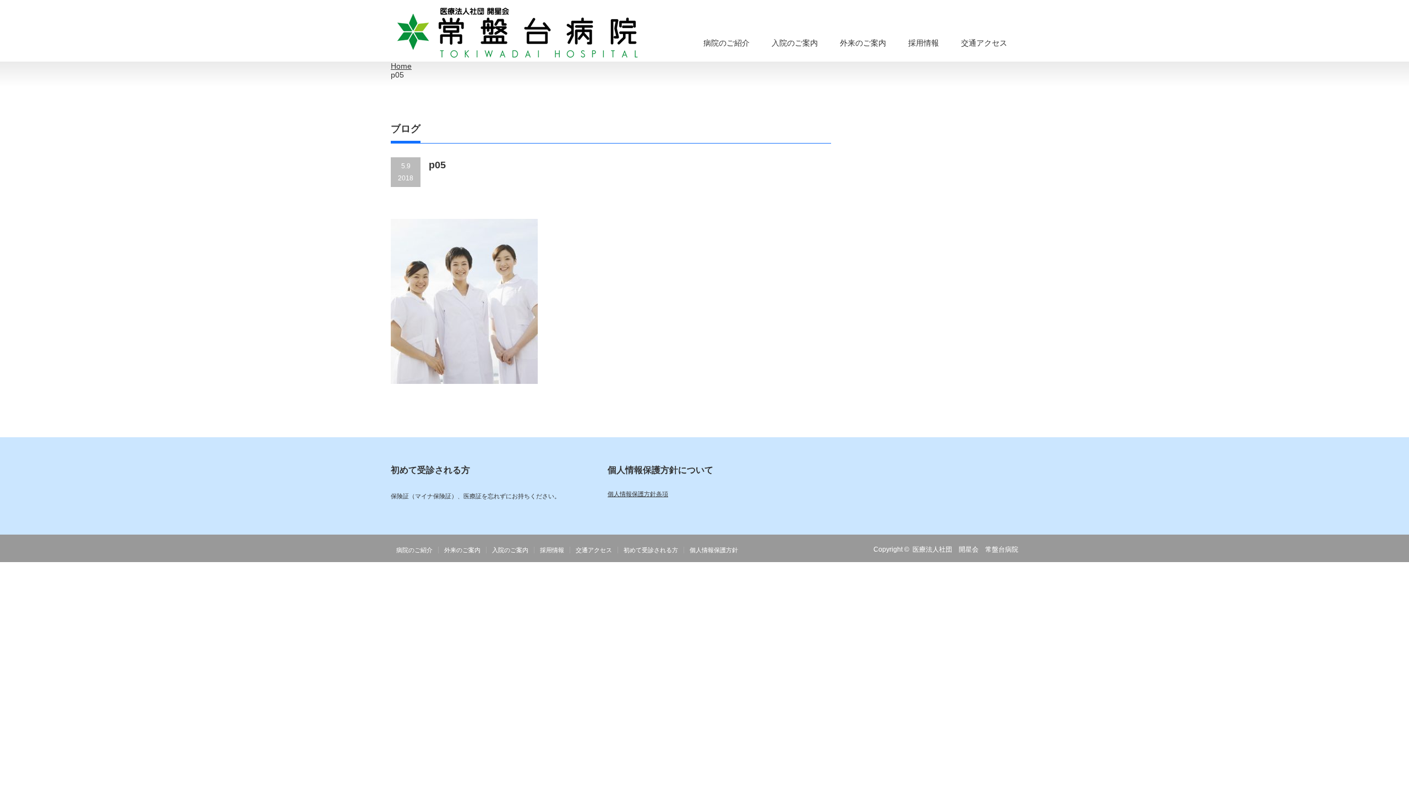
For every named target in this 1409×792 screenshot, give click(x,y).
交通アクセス (984, 42)
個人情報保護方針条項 (638, 494)
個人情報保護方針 (714, 550)
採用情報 (923, 42)
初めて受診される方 (651, 550)
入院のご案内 (795, 42)
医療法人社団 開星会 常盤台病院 (965, 549)
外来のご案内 (863, 42)
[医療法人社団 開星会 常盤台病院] (518, 33)
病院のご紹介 (726, 42)
